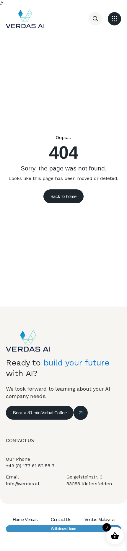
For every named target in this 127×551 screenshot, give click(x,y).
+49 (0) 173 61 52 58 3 (30, 465)
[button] (114, 19)
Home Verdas (25, 519)
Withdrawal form (63, 528)
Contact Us (61, 519)
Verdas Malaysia (99, 519)
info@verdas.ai (22, 483)
